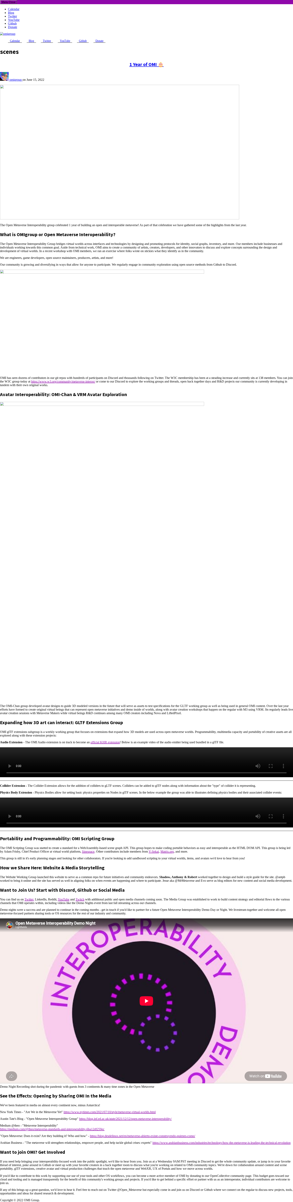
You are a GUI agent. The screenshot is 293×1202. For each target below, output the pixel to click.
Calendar (13, 9)
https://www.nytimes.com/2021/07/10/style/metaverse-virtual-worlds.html (110, 1112)
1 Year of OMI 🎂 (146, 64)
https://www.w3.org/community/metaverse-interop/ (63, 381)
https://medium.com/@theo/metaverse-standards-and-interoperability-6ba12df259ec (52, 1129)
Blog (11, 12)
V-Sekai (154, 851)
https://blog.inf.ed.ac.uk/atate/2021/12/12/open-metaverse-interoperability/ (125, 1118)
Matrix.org (167, 851)
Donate (12, 27)
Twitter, (29, 899)
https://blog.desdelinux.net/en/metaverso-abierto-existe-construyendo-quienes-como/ (142, 1136)
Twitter (12, 16)
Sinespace (88, 851)
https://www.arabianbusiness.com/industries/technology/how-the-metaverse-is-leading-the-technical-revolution (221, 1142)
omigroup (16, 79)
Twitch (80, 899)
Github (12, 23)
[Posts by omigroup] (5, 79)
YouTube (14, 20)
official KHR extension (105, 742)
